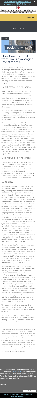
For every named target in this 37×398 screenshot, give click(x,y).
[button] (30, 17)
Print (5, 38)
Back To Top (29, 391)
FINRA (13, 372)
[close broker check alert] (34, 2)
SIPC (20, 372)
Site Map (3, 384)
